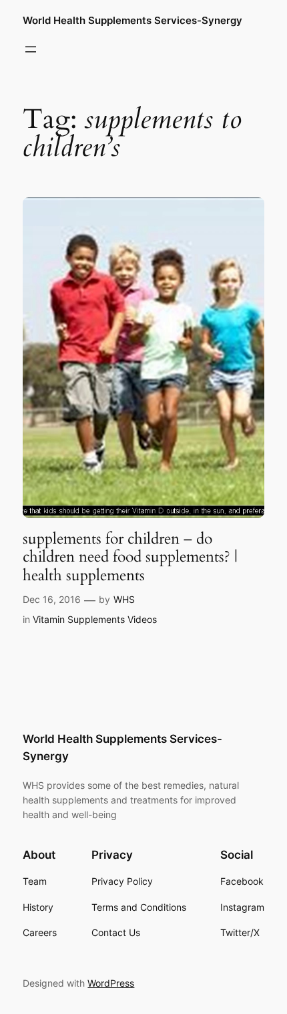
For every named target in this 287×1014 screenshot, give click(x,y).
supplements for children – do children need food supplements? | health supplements (130, 557)
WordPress (110, 983)
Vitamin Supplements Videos (95, 619)
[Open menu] (31, 49)
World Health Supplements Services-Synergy (132, 21)
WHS (124, 599)
